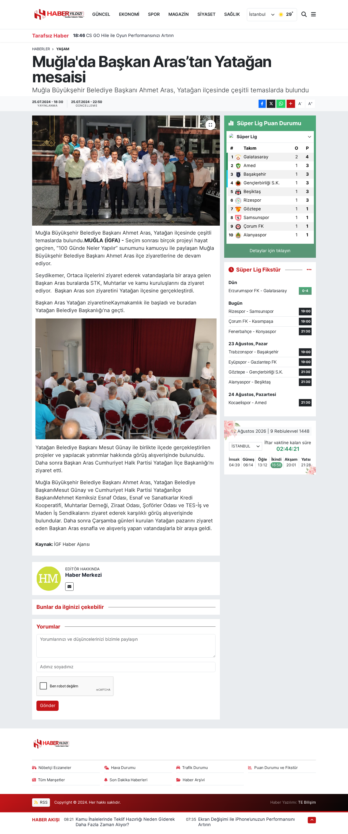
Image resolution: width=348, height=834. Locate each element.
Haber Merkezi (83, 575)
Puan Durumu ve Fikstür (276, 767)
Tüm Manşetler (51, 780)
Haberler (41, 49)
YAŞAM (62, 49)
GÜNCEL (101, 14)
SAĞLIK (232, 14)
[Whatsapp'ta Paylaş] (280, 104)
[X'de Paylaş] (271, 104)
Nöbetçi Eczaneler (54, 767)
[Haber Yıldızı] (59, 14)
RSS (43, 802)
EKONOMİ (129, 14)
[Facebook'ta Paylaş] (262, 104)
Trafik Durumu (195, 767)
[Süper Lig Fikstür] (309, 269)
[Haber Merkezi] (48, 578)
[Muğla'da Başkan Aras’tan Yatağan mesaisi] (126, 171)
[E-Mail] (69, 586)
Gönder (47, 705)
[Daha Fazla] (291, 104)
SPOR (154, 14)
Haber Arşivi (194, 780)
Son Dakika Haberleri (129, 780)
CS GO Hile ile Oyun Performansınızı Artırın (123, 35)
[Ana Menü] (311, 14)
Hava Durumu (123, 767)
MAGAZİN (178, 14)
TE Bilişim (307, 802)
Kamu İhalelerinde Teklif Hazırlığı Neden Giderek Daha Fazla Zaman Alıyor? (125, 822)
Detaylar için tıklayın (270, 250)
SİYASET (206, 14)
